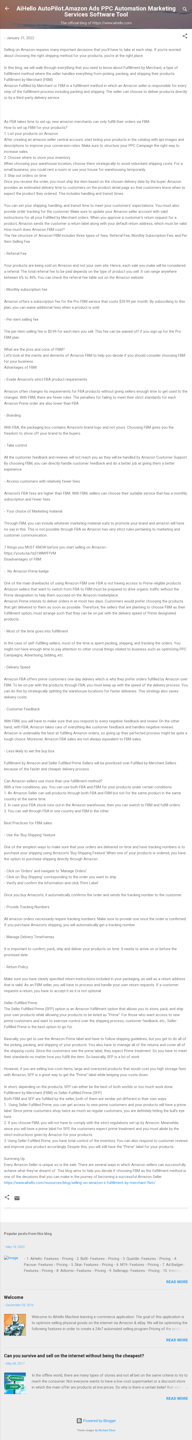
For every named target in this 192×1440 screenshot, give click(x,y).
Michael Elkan (107, 1430)
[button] (185, 37)
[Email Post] (17, 1200)
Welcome (13, 1297)
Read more (177, 1282)
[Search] (185, 10)
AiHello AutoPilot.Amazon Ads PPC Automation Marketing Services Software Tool (96, 11)
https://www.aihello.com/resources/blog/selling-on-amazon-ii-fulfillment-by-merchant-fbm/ (80, 1182)
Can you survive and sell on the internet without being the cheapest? (74, 1355)
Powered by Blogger (99, 1421)
